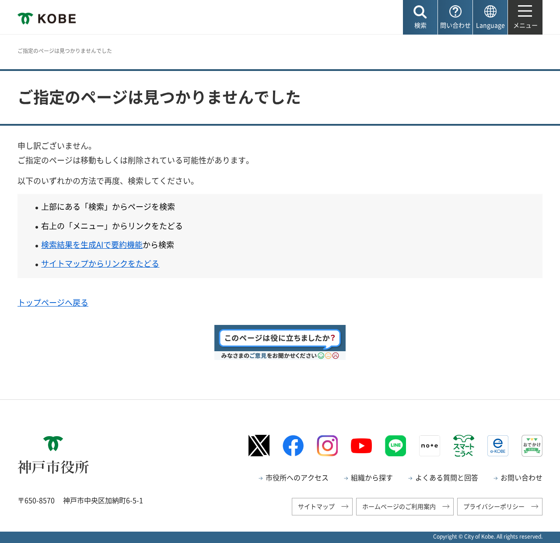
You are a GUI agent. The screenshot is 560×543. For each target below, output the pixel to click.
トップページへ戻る (53, 302)
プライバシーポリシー (494, 506)
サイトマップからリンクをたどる (100, 263)
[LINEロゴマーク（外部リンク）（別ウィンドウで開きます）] (395, 445)
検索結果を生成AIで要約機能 (92, 244)
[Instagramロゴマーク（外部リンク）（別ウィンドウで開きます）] (327, 445)
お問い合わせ (521, 477)
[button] (420, 17)
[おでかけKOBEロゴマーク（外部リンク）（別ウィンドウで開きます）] (532, 445)
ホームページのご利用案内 (399, 506)
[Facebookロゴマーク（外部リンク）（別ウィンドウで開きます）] (293, 445)
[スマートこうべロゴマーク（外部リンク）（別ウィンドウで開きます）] (463, 446)
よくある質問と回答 (446, 477)
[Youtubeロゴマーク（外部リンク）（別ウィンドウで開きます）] (361, 445)
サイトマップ (316, 506)
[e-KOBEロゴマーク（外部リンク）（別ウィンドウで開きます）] (497, 445)
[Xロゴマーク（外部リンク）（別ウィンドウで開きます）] (259, 445)
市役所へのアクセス (297, 477)
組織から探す (372, 477)
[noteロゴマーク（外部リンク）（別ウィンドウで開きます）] (429, 445)
